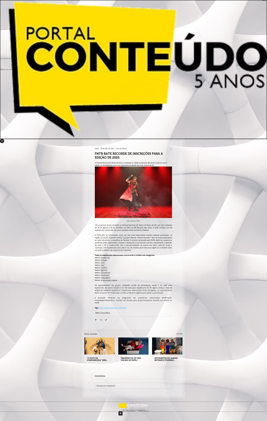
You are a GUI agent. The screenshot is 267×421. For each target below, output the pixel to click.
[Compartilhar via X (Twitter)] (101, 320)
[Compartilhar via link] (106, 320)
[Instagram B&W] (134, 413)
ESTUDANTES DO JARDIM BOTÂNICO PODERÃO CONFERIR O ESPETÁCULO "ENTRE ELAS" (166, 359)
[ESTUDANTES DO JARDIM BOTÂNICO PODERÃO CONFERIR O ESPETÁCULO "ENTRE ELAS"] (167, 345)
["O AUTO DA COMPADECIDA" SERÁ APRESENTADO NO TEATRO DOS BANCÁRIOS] (99, 345)
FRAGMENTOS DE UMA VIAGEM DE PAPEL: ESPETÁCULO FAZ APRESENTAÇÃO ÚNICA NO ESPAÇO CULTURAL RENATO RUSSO (133, 359)
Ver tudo (179, 334)
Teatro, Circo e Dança (102, 313)
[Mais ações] (170, 148)
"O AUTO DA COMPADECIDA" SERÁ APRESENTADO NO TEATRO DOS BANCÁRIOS (99, 359)
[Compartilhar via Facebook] (96, 320)
